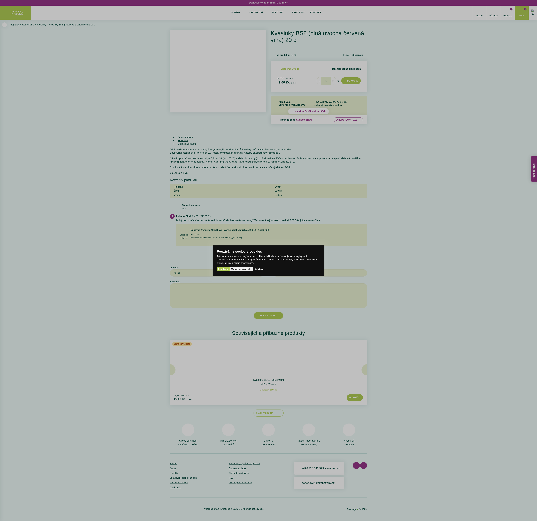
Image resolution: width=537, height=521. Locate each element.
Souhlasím (223, 269)
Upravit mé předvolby (241, 269)
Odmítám (259, 269)
